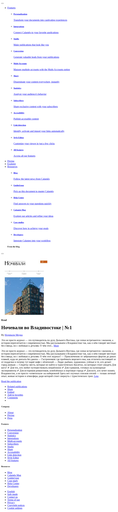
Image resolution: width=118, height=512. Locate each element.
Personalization (14, 430)
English (11, 491)
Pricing (10, 161)
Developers (12, 486)
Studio (10, 446)
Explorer (11, 164)
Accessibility (13, 452)
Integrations (13, 438)
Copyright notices (16, 505)
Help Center (13, 483)
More (56, 345)
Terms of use (13, 499)
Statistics (11, 435)
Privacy (11, 502)
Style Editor (13, 457)
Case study (12, 480)
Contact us (12, 497)
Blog (9, 472)
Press (9, 418)
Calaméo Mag (14, 475)
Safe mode (12, 494)
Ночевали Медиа (14, 335)
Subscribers (13, 444)
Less (96, 376)
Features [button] (11, 7)
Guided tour (13, 478)
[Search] (2, 253)
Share (10, 449)
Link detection (14, 455)
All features (13, 460)
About (10, 412)
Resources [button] (12, 166)
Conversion (13, 433)
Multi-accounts (14, 441)
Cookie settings (14, 508)
